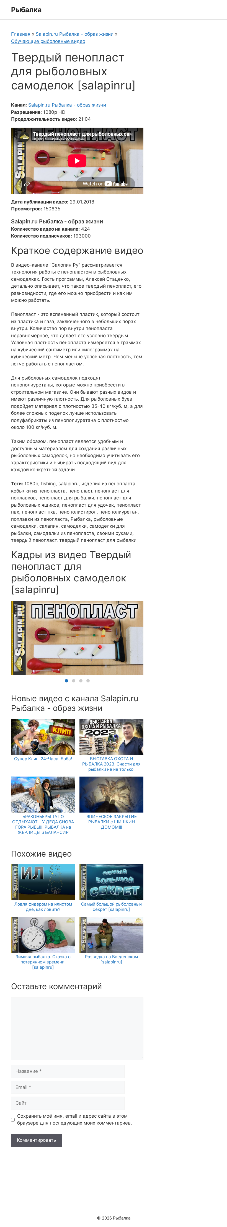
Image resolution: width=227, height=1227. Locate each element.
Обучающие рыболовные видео (48, 41)
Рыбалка (26, 10)
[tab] (66, 680)
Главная (20, 34)
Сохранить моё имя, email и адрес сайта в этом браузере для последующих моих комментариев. (74, 1119)
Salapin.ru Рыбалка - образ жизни (75, 34)
